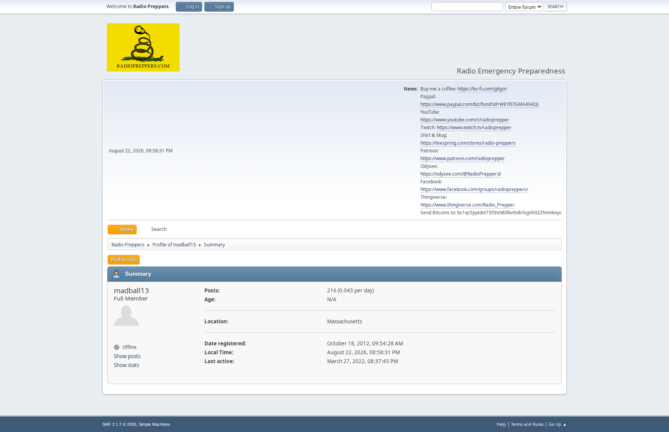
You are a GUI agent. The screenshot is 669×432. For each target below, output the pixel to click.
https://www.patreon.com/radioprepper (462, 158)
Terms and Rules (527, 424)
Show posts (127, 356)
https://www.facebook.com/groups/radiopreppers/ (474, 189)
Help (501, 424)
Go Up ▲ (558, 424)
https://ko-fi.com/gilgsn (482, 88)
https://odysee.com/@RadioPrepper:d (460, 174)
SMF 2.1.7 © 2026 (119, 424)
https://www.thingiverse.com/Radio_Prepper (467, 204)
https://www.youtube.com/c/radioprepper (464, 119)
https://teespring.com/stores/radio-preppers (468, 143)
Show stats (126, 365)
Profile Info (124, 259)
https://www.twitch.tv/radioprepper (474, 127)
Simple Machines (154, 424)
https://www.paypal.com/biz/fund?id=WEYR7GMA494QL (479, 104)
